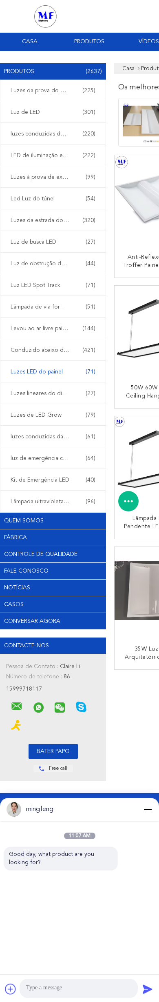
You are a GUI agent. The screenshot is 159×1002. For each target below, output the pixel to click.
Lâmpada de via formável (53, 307)
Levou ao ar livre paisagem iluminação (55, 328)
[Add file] (10, 989)
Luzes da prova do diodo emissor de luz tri (55, 90)
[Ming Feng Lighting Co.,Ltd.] (16, 706)
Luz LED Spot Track (53, 285)
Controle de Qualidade (40, 554)
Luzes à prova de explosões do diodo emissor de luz (55, 177)
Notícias (17, 588)
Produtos (89, 41)
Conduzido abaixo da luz (53, 350)
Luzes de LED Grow (53, 415)
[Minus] (147, 809)
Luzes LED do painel (53, 372)
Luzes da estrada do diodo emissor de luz (55, 220)
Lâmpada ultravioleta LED (53, 501)
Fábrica (15, 537)
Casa (30, 41)
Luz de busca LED (53, 242)
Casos (14, 604)
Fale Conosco (26, 571)
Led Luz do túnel (53, 199)
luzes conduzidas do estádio (53, 134)
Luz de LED (53, 112)
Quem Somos (24, 521)
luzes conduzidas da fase (53, 437)
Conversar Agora (32, 621)
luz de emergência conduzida (53, 458)
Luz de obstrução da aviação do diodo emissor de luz (55, 264)
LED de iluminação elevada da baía (55, 155)
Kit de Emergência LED (53, 480)
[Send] (147, 989)
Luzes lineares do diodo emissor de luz (55, 393)
